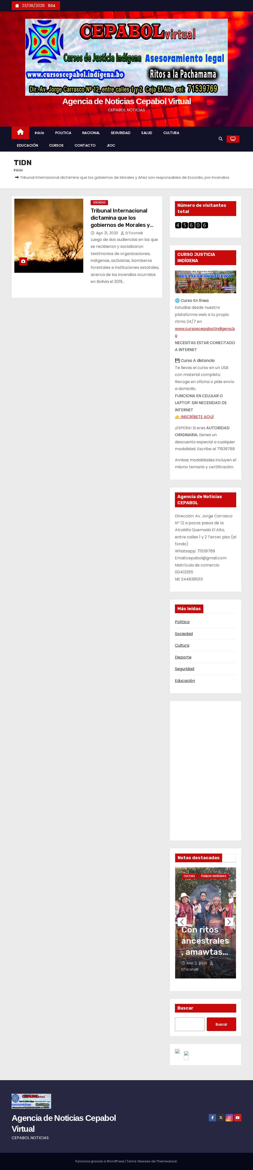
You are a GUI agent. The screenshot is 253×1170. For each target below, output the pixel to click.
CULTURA (171, 132)
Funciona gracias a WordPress (100, 1161)
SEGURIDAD (121, 132)
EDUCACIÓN (27, 145)
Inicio (39, 132)
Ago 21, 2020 (108, 233)
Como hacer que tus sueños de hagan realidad (205, 952)
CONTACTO (85, 145)
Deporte (183, 657)
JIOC (111, 145)
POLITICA (63, 132)
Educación (185, 680)
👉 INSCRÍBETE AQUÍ (194, 417)
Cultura (182, 645)
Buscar (185, 1008)
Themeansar (166, 1161)
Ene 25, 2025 (200, 963)
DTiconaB (134, 233)
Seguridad (184, 669)
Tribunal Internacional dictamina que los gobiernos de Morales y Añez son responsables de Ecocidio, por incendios (124, 225)
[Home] (20, 133)
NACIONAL (91, 132)
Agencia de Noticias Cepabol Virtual (126, 101)
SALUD (146, 132)
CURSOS (56, 145)
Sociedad (184, 634)
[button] (221, 139)
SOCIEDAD (99, 202)
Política (182, 622)
